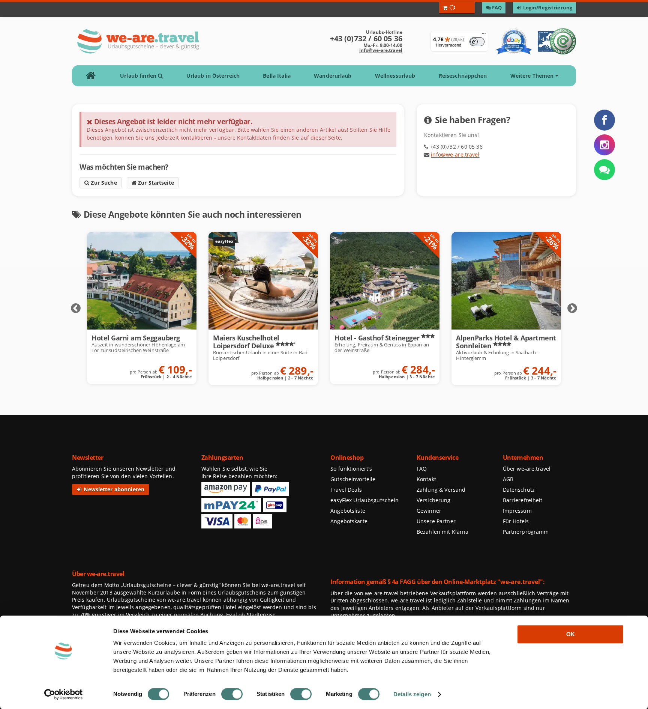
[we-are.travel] (138, 41)
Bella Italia (277, 75)
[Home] (93, 75)
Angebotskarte (349, 521)
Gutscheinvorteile (352, 479)
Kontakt (426, 479)
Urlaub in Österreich (213, 75)
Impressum (517, 510)
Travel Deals (346, 489)
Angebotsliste (347, 510)
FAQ (422, 468)
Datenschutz (519, 489)
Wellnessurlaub (395, 75)
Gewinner (429, 510)
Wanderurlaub (332, 75)
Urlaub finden (139, 75)
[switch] (232, 694)
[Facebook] (604, 120)
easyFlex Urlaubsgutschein (364, 500)
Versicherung (433, 500)
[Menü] (483, 35)
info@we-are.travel (380, 50)
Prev (75, 308)
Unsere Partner (436, 521)
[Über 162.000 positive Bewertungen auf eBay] (514, 41)
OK (570, 634)
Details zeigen (412, 694)
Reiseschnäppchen (463, 75)
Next (572, 308)
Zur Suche (103, 182)
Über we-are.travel (526, 468)
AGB (508, 479)
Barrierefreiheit (523, 500)
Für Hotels (516, 521)
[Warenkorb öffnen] (457, 7)
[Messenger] (604, 169)
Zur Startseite (155, 182)
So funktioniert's (351, 468)
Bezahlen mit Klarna (443, 531)
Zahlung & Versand (441, 489)
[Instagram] (604, 144)
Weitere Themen (532, 75)
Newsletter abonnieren (113, 489)
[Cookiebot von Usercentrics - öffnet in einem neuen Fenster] (63, 694)
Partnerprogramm (526, 531)
